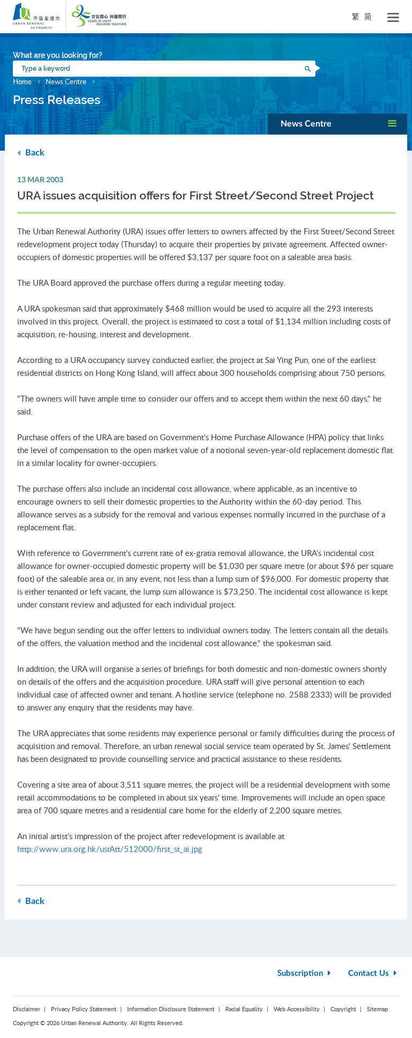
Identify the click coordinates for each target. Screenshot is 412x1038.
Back (34, 153)
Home (22, 81)
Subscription (301, 973)
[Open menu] (393, 17)
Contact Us (369, 973)
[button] (337, 124)
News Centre (66, 81)
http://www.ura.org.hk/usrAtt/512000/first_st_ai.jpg (109, 848)
